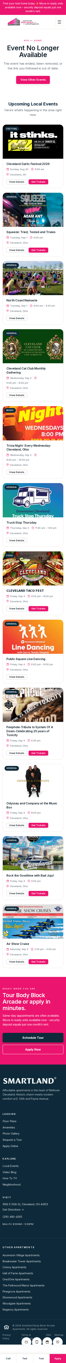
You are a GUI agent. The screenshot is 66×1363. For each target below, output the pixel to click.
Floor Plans (9, 1121)
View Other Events (33, 79)
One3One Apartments (16, 1279)
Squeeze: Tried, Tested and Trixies (31, 232)
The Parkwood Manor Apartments (24, 1285)
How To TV (10, 1178)
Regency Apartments (16, 1309)
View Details (16, 181)
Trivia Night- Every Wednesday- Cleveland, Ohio (28, 447)
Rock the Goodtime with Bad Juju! (30, 875)
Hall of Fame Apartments (18, 1273)
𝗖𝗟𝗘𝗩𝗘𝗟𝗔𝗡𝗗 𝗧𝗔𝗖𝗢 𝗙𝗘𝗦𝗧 (25, 590)
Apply (57, 1358)
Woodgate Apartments (17, 1303)
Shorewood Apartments (17, 1297)
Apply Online (10, 1146)
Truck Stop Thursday (21, 522)
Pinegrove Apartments (16, 1291)
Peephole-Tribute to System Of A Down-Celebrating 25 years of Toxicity (29, 731)
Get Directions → (13, 1209)
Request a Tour (12, 1140)
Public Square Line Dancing (25, 659)
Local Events (11, 1166)
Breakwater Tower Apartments (22, 1261)
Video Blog (9, 1172)
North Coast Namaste (21, 300)
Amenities (9, 1127)
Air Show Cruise (17, 944)
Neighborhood (12, 1184)
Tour (41, 1358)
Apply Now (33, 1049)
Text (24, 1358)
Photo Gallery (11, 1133)
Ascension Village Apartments (21, 1255)
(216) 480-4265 (12, 1216)
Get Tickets (38, 181)
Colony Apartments (14, 1267)
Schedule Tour (33, 1038)
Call (8, 1358)
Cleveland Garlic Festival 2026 (28, 164)
